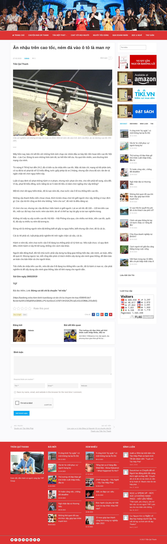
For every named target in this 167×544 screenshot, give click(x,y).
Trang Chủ (19, 35)
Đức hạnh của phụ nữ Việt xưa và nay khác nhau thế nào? (107, 506)
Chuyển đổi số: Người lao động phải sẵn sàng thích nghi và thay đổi (142, 473)
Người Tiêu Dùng (101, 35)
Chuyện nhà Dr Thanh (38, 35)
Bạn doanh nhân (120, 35)
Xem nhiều (134, 123)
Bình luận (144, 123)
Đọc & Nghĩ (137, 35)
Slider (25, 314)
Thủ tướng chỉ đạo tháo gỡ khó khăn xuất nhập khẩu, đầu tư (93, 331)
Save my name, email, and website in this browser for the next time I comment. (49, 392)
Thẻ (151, 123)
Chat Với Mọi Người (80, 35)
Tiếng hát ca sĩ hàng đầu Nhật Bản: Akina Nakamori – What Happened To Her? (107, 468)
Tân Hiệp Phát (58, 35)
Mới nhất (123, 123)
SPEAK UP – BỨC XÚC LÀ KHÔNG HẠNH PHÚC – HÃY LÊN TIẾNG (142, 496)
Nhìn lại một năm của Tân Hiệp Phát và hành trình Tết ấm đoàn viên (142, 456)
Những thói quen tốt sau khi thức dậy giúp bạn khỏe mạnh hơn (69, 518)
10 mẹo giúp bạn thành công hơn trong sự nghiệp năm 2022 (107, 520)
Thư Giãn (150, 35)
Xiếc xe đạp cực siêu (105, 492)
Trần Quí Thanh (151, 539)
